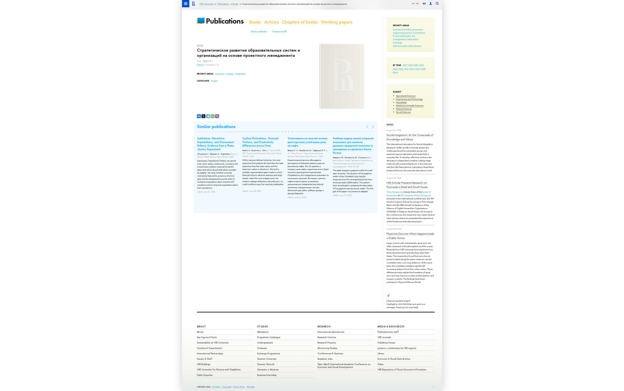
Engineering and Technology (409, 99)
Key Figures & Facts (207, 337)
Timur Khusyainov (395, 191)
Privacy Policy (239, 386)
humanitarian (419, 32)
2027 (405, 65)
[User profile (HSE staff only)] (430, 3)
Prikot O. (200, 65)
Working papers (336, 22)
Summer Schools (265, 364)
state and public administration (407, 45)
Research (324, 326)
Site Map (251, 386)
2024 (421, 65)
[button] (279, 131)
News (390, 124)
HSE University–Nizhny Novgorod (415, 195)
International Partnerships (210, 353)
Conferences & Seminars (330, 353)
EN (417, 3)
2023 (395, 69)
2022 (400, 69)
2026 (410, 65)
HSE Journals (384, 337)
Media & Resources (391, 326)
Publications (225, 21)
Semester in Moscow (268, 369)
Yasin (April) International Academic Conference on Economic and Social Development (344, 366)
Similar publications (216, 126)
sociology (397, 42)
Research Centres (327, 337)
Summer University (266, 358)
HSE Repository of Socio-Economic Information (402, 369)
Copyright (226, 386)
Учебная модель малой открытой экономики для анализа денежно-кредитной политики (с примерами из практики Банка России (353, 145)
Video (381, 364)
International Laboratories (331, 331)
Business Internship (267, 375)
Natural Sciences (404, 108)
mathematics (412, 39)
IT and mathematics (402, 35)
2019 (417, 69)
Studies (262, 326)
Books (255, 22)
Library (381, 353)
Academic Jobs (325, 358)
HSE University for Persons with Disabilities (218, 369)
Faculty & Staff (204, 358)
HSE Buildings (203, 364)
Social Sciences (403, 112)
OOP (205, 61)
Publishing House (386, 342)
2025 (416, 65)
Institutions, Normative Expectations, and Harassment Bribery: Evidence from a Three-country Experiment (216, 144)
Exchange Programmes (268, 353)
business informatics (402, 29)
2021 (406, 69)
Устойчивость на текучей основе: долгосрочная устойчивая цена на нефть (308, 142)
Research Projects (327, 342)
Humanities (401, 102)
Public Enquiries (204, 375)
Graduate (262, 348)
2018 (423, 69)
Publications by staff (388, 331)
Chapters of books (300, 22)
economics (417, 29)
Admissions (262, 331)
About (201, 326)
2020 (412, 69)
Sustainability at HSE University (213, 342)
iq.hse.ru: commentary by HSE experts (397, 348)
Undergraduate (265, 342)
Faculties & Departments (209, 348)
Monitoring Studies (327, 348)
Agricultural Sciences (405, 95)
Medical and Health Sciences (409, 105)
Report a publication (259, 31)
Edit (433, 386)
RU (413, 3)
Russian (214, 81)
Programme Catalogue (268, 337)
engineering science (402, 32)
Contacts (216, 386)
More (395, 72)
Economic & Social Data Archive (394, 358)
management (399, 39)
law (413, 35)
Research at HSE (280, 31)
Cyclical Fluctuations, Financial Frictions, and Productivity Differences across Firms (260, 142)
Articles (271, 22)
